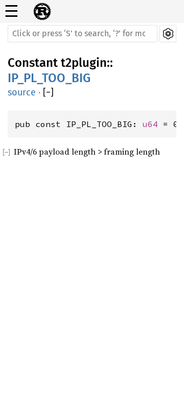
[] (48, 92)
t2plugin (84, 63)
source (22, 92)
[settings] (167, 33)
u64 (150, 124)
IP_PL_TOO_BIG (49, 78)
